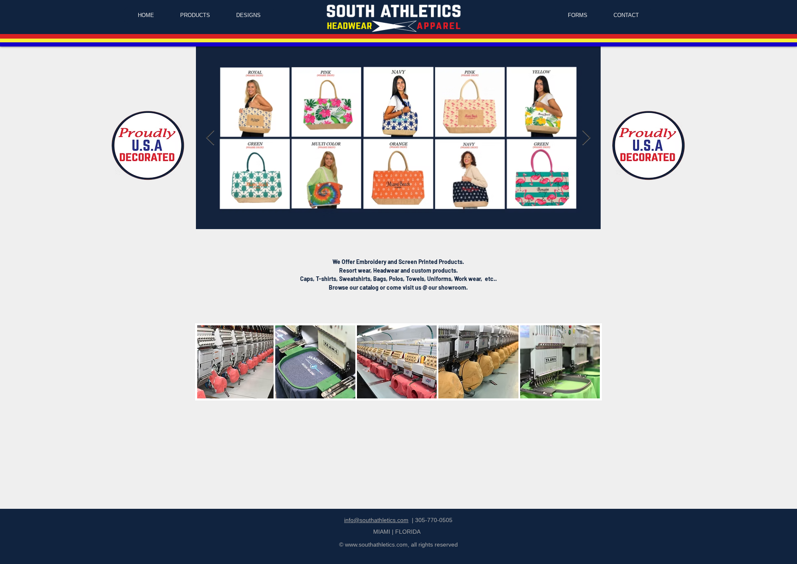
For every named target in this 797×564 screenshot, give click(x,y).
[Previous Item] (210, 138)
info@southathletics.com (376, 520)
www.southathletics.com (376, 544)
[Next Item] (586, 138)
